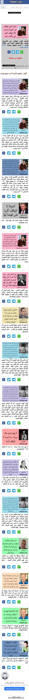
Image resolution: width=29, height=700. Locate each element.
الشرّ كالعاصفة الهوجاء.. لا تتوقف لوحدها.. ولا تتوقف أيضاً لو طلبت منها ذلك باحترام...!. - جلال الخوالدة (15, 628)
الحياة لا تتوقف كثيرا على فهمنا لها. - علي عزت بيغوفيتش (15, 221)
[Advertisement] (15, 18)
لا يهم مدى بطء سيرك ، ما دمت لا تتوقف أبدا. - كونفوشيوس (15, 448)
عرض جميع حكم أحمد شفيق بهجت (14, 688)
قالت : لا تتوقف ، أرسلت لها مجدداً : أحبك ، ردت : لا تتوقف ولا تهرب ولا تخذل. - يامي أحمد (15, 660)
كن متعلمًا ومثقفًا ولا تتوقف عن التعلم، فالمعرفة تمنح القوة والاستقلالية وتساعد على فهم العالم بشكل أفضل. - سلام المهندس (15, 559)
